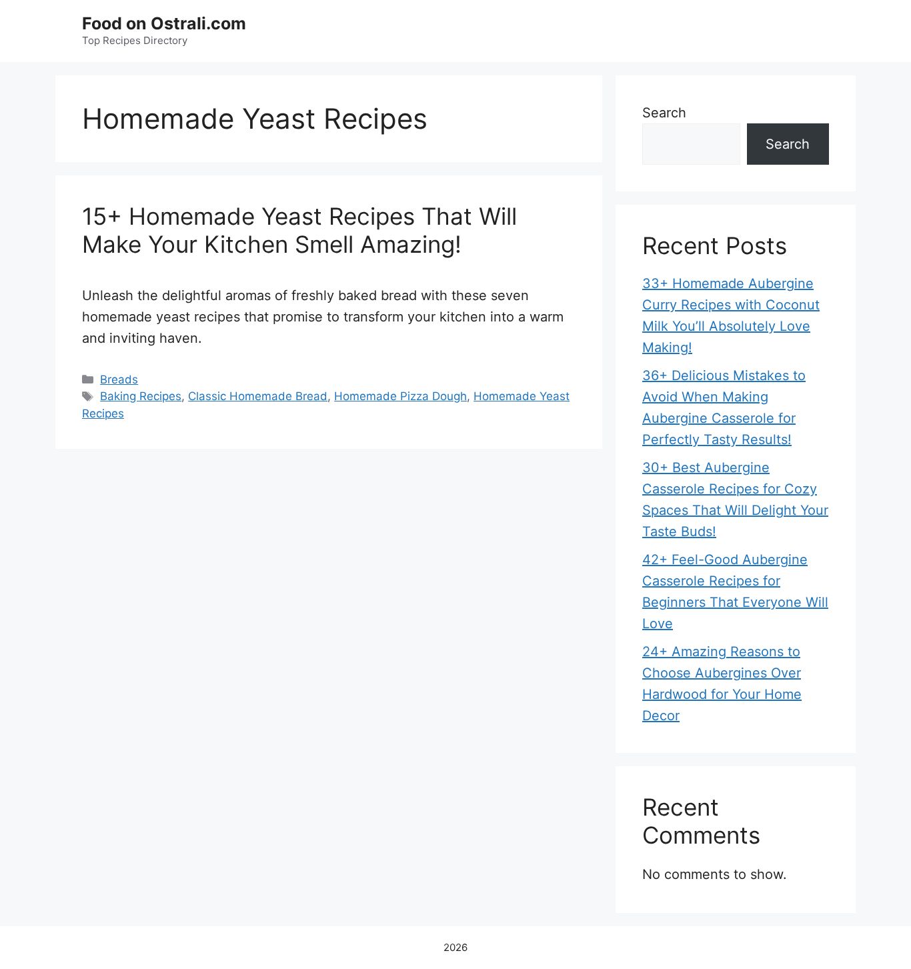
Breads (119, 379)
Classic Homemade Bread (257, 396)
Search (664, 113)
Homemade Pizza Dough (400, 396)
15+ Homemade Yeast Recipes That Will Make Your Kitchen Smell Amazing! (299, 230)
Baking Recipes (140, 396)
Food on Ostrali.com (164, 23)
